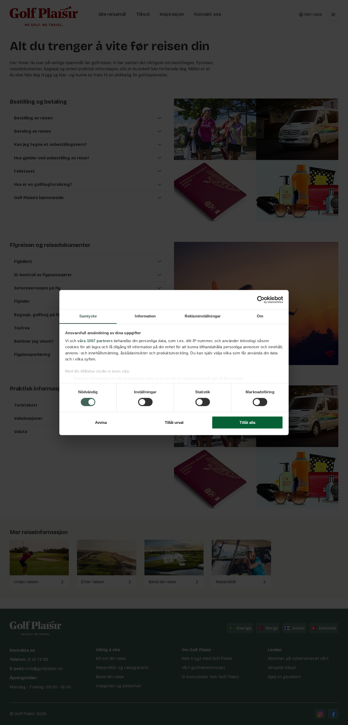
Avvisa (101, 422)
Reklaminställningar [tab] (203, 316)
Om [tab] (260, 316)
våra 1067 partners (95, 341)
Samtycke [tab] (88, 316)
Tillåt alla (247, 422)
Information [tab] (145, 316)
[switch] (145, 402)
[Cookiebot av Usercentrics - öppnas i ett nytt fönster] (260, 299)
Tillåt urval (174, 422)
